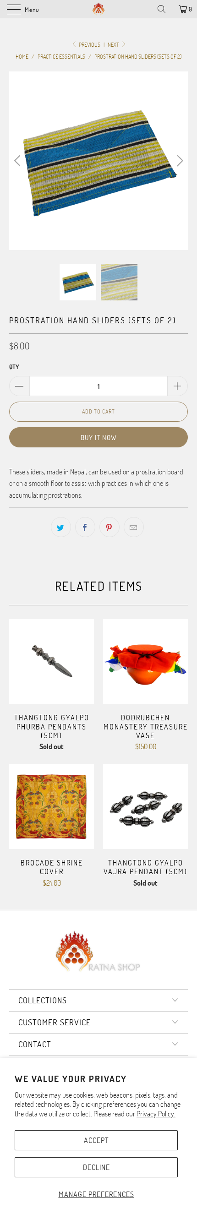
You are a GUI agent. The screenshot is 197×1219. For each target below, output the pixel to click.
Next (114, 44)
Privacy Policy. (156, 1113)
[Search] (165, 9)
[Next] (178, 160)
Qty (14, 367)
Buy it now (99, 437)
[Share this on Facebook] (85, 527)
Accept (96, 1140)
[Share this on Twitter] (61, 527)
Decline (96, 1167)
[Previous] (18, 160)
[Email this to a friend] (134, 527)
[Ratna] (98, 9)
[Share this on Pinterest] (109, 527)
